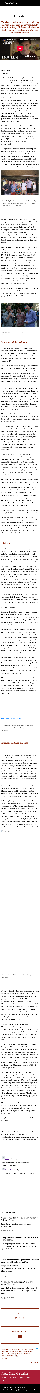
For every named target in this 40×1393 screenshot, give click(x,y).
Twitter (5, 1387)
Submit (20, 1336)
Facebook (21, 1387)
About (3, 1378)
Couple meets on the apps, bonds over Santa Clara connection (17, 1283)
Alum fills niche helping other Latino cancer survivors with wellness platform (20, 1261)
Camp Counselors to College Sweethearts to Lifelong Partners (20, 1219)
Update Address (24, 1378)
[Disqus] (20, 1179)
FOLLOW (33, 1362)
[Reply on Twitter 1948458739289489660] (3, 1358)
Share (21, 1204)
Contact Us (5, 1380)
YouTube (13, 1387)
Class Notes (12, 1378)
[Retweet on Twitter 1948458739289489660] (6, 1358)
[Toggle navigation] (33, 3)
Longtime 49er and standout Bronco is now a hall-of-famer (19, 1239)
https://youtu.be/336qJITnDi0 (11, 718)
